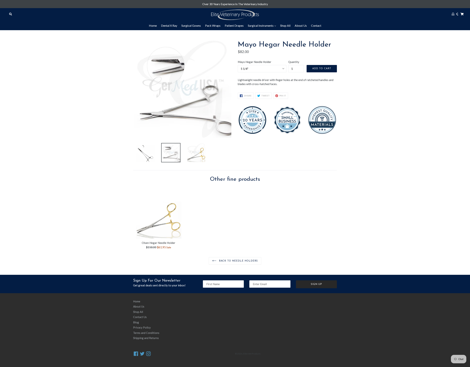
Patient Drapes (234, 25)
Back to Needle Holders (238, 261)
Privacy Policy (142, 327)
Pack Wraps (212, 25)
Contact (316, 25)
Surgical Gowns (191, 25)
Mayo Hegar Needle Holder (254, 61)
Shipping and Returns (146, 338)
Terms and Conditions (146, 332)
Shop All (285, 25)
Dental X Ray (169, 25)
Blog (136, 322)
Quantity (293, 61)
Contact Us (140, 317)
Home (153, 25)
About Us (301, 25)
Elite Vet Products (252, 353)
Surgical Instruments (261, 25)
